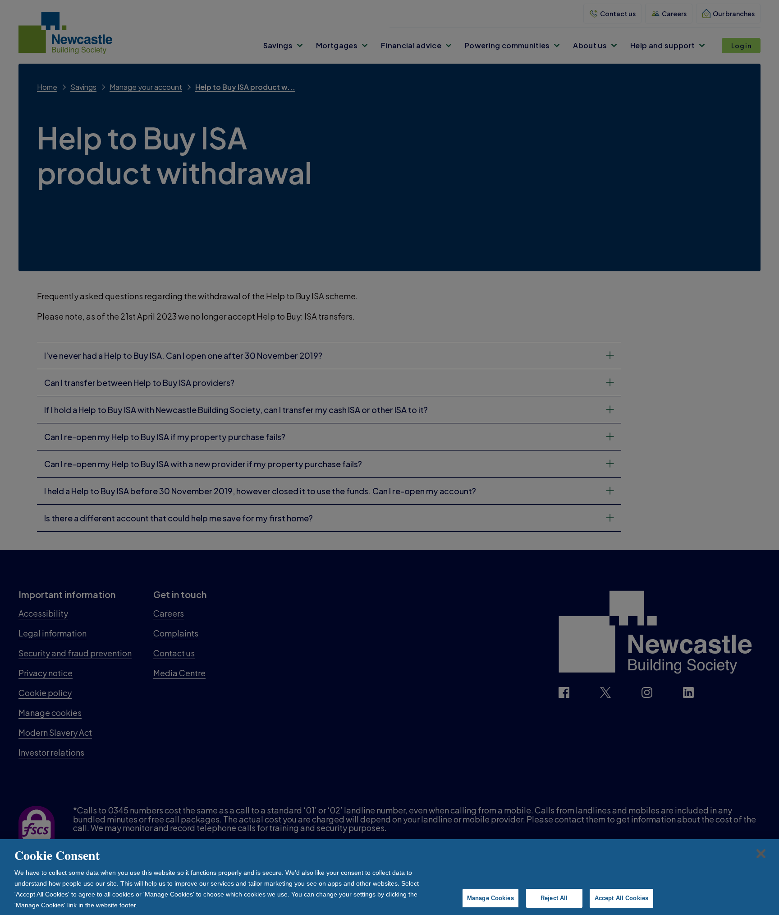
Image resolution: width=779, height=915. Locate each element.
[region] (389, 877)
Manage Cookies (490, 898)
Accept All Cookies (621, 898)
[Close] (761, 854)
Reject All (554, 898)
